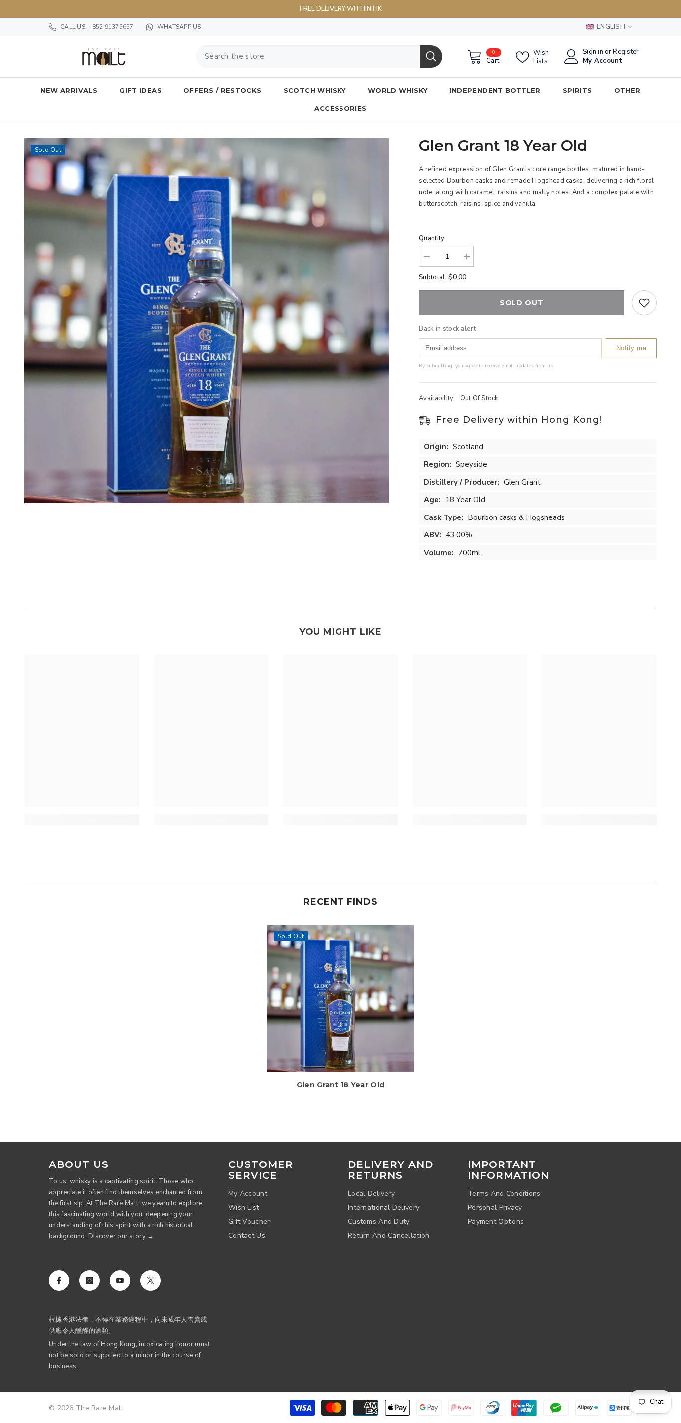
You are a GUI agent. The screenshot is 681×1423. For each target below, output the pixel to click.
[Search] (319, 56)
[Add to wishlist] (644, 302)
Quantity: (432, 238)
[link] (81, 819)
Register (626, 52)
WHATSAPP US (179, 27)
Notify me (631, 348)
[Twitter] (150, 1280)
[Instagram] (89, 1280)
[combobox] (308, 56)
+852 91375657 (110, 27)
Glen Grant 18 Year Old (340, 1084)
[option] (206, 320)
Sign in (593, 52)
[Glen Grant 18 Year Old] (340, 998)
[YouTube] (120, 1280)
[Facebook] (59, 1280)
